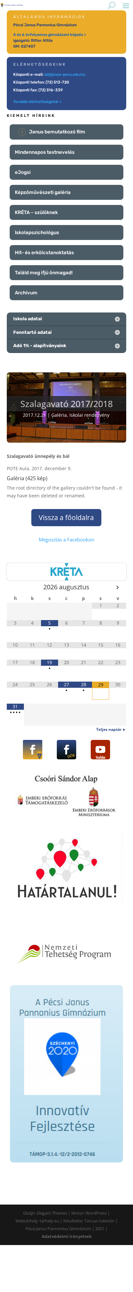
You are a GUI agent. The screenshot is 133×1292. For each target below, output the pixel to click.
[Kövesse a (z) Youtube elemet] (100, 749)
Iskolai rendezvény (89, 415)
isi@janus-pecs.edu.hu (64, 74)
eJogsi (23, 172)
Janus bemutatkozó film (57, 132)
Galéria (59, 415)
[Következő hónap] (117, 587)
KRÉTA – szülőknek (36, 212)
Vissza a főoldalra (66, 517)
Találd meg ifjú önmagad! (44, 273)
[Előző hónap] (15, 587)
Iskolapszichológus (37, 232)
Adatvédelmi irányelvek (67, 1236)
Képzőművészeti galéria (43, 192)
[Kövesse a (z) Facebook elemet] (32, 749)
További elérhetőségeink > (37, 101)
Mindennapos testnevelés (45, 152)
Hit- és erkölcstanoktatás (44, 252)
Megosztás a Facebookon (66, 539)
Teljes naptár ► (111, 729)
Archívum (26, 293)
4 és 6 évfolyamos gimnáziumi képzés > (49, 34)
